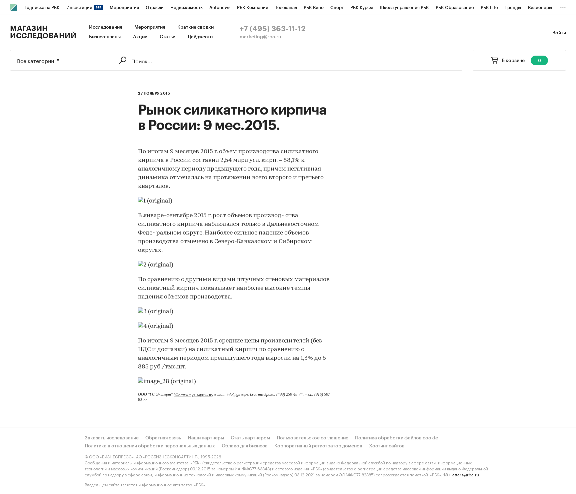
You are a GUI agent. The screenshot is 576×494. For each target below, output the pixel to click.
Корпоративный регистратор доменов (318, 446)
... (563, 6)
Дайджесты (200, 37)
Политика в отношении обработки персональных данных (150, 446)
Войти (559, 33)
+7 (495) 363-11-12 (272, 29)
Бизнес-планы (105, 37)
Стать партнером (250, 438)
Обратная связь (163, 438)
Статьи (167, 37)
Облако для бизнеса (245, 446)
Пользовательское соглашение (312, 438)
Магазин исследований (43, 32)
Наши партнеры (206, 438)
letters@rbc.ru (465, 474)
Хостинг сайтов (387, 446)
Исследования (105, 27)
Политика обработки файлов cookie (396, 438)
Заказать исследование (112, 438)
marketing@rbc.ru (260, 37)
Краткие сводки (195, 27)
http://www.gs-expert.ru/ (193, 394)
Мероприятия (149, 27)
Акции (140, 37)
